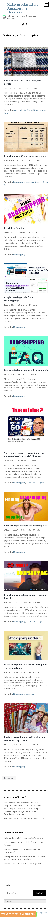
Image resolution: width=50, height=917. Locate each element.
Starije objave (9, 778)
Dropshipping (39, 110)
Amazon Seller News (22, 110)
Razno (7, 113)
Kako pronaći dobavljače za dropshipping (25, 525)
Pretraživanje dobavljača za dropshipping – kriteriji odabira (25, 666)
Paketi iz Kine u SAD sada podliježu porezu (22, 82)
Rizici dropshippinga (15, 228)
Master (35, 88)
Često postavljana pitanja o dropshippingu (26, 369)
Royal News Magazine (37, 912)
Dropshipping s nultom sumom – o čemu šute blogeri (25, 596)
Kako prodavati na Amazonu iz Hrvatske (22, 8)
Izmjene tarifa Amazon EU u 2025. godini (22, 863)
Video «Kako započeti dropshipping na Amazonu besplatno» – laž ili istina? (24, 455)
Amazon (30, 182)
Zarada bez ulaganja (35, 482)
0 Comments (23, 88)
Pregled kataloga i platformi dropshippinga (19, 299)
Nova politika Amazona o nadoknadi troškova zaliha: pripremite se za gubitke (24, 858)
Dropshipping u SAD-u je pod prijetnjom (25, 155)
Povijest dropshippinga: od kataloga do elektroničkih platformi (24, 739)
